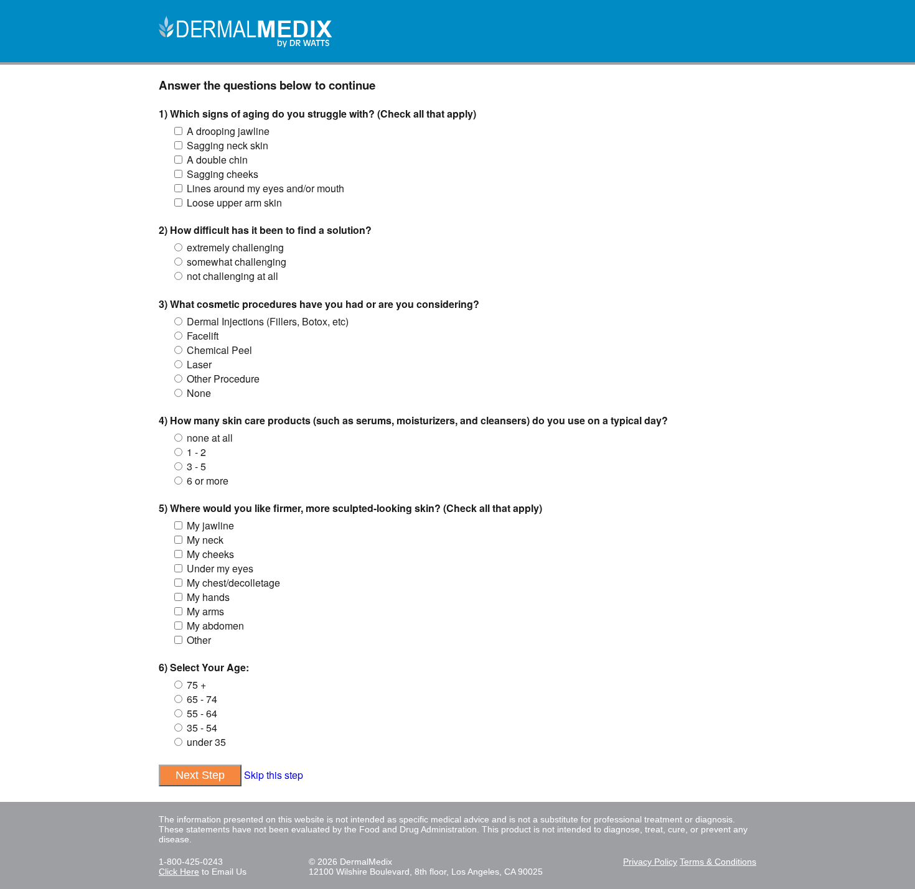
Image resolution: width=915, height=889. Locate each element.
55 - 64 (202, 713)
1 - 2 (196, 452)
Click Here (179, 872)
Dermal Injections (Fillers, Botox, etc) (268, 321)
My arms (205, 611)
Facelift (202, 335)
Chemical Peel (219, 350)
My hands (208, 597)
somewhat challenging (236, 261)
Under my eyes (220, 568)
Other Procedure (223, 378)
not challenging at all (232, 276)
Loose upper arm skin (234, 202)
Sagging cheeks (222, 174)
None (199, 393)
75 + (196, 684)
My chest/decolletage (233, 582)
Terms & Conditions (718, 862)
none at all (210, 438)
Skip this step (273, 775)
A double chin (217, 159)
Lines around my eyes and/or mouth (265, 188)
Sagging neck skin (227, 145)
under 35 (206, 742)
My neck (205, 540)
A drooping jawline (228, 131)
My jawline (210, 525)
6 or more (207, 480)
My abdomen (215, 625)
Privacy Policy (650, 862)
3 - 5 (196, 466)
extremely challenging (235, 247)
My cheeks (210, 554)
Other (199, 640)
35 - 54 (202, 727)
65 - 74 (202, 699)
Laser (199, 364)
